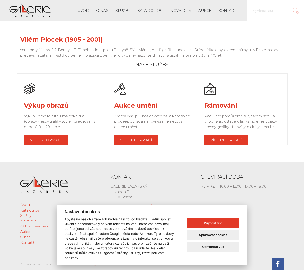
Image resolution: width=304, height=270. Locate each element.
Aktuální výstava (34, 226)
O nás (102, 10)
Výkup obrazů (46, 105)
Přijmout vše (213, 223)
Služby (122, 10)
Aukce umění (135, 105)
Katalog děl (150, 10)
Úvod (83, 10)
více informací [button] (46, 140)
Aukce (204, 10)
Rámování (220, 105)
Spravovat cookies (213, 235)
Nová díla (180, 10)
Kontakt (227, 10)
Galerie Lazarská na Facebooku (278, 264)
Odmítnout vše (213, 247)
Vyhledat (295, 10)
